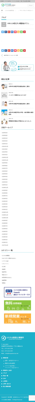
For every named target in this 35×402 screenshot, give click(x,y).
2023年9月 (4, 135)
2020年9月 (4, 162)
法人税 (3, 266)
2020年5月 (4, 173)
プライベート (5, 263)
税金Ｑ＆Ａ (4, 274)
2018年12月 (5, 212)
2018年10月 (5, 217)
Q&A (4, 378)
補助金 (3, 283)
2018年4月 (4, 234)
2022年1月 (4, 143)
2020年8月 (4, 165)
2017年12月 (5, 245)
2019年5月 (4, 198)
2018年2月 (4, 239)
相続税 (3, 269)
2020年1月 (4, 184)
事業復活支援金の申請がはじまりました (20, 121)
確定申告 (4, 272)
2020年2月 (4, 182)
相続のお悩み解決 (10, 363)
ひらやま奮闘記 (6, 255)
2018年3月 (4, 237)
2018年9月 (4, 220)
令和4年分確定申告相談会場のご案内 (19, 103)
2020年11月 (5, 160)
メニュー (31, 5)
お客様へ (5, 381)
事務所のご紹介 (7, 370)
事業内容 (5, 358)
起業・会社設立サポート (12, 360)
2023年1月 (4, 138)
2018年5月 (4, 231)
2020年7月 (4, 168)
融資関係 (4, 280)
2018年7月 (4, 226)
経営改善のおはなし (7, 277)
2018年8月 (4, 223)
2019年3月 (4, 204)
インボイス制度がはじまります (17, 95)
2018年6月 (4, 228)
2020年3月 (4, 179)
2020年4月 (4, 176)
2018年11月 (5, 215)
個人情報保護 (7, 386)
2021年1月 (4, 154)
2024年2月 (4, 132)
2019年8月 (4, 193)
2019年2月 (4, 206)
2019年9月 (4, 190)
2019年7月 (4, 195)
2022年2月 (4, 141)
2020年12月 (5, 157)
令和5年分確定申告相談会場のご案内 (19, 86)
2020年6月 (4, 171)
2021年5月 (4, 152)
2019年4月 (4, 201)
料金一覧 (5, 375)
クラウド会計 (5, 261)
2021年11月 (5, 146)
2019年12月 (5, 187)
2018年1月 (4, 242)
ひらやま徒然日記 (9, 10)
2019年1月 (4, 209)
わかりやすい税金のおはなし (9, 258)
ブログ (5, 373)
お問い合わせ (7, 383)
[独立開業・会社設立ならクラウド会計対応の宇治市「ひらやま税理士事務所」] (8, 5)
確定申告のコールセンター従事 (11, 55)
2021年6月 (4, 149)
